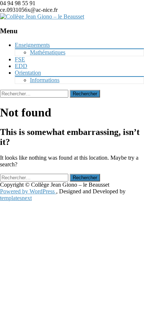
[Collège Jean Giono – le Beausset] (42, 16)
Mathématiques (47, 52)
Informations (44, 80)
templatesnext (16, 198)
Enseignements (32, 45)
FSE (20, 59)
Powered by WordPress (28, 191)
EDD (21, 66)
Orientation (28, 72)
